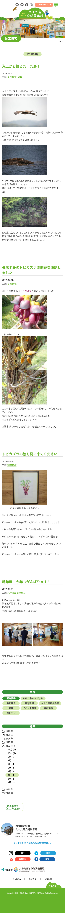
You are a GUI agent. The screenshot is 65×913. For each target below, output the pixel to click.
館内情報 (11, 465)
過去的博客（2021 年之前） (12, 807)
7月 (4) (11, 764)
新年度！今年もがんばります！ (26, 581)
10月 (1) (12, 753)
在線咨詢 (17, 879)
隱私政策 (32, 879)
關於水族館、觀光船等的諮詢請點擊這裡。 (31, 843)
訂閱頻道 (22, 859)
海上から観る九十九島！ (21, 66)
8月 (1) (11, 760)
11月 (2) (12, 749)
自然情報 (11, 77)
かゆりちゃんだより (33, 698)
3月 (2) (11, 778)
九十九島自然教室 (16, 592)
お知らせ (11, 712)
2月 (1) (11, 782)
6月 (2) (11, 767)
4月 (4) (11, 775)
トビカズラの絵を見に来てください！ (31, 453)
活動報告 (11, 703)
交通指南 (48, 879)
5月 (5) (11, 771)
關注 (22, 853)
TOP (59, 41)
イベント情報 (29, 708)
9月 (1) (11, 756)
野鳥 (20, 77)
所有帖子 (11, 698)
